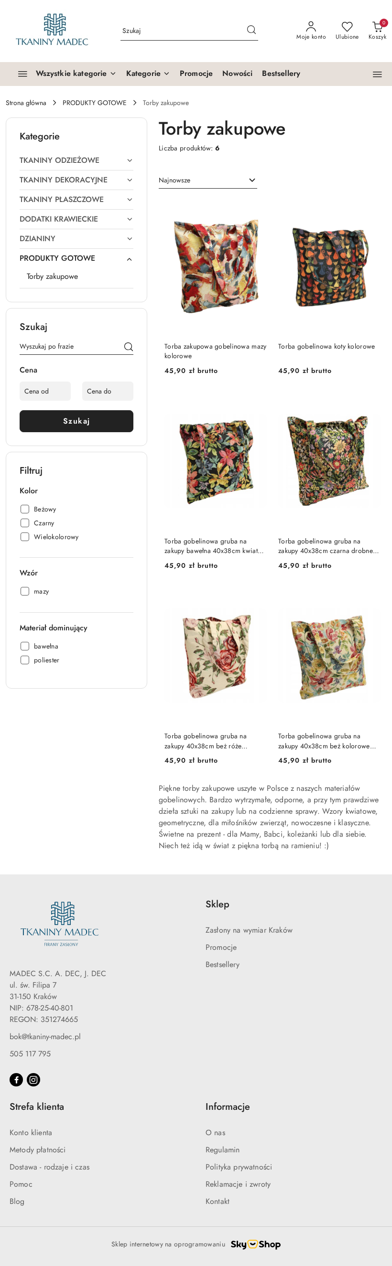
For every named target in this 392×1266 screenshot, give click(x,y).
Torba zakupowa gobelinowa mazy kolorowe (215, 351)
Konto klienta (31, 1132)
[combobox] (208, 180)
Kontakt (217, 1201)
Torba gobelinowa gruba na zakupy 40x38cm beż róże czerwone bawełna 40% (205, 740)
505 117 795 (30, 1053)
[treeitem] (76, 160)
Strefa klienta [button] (37, 1107)
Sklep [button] (217, 904)
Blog (17, 1201)
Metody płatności (38, 1149)
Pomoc (21, 1184)
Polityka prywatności (239, 1166)
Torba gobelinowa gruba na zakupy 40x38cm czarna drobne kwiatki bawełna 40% (325, 545)
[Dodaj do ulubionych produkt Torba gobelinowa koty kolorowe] (369, 209)
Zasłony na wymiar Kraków (249, 930)
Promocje (221, 947)
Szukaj (76, 420)
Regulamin (223, 1149)
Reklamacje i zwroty (238, 1184)
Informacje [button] (228, 1107)
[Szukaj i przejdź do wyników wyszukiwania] (251, 31)
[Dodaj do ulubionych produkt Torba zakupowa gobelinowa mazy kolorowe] (256, 209)
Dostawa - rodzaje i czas (49, 1166)
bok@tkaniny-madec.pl (45, 1036)
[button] (148, 74)
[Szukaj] (128, 348)
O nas (215, 1132)
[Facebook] (16, 1079)
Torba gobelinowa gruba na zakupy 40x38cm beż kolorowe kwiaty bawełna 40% (324, 740)
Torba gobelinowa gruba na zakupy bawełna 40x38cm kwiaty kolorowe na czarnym (212, 545)
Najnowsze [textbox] (174, 180)
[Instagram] (33, 1079)
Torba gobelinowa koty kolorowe (326, 346)
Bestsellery (223, 964)
